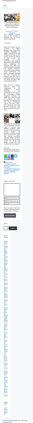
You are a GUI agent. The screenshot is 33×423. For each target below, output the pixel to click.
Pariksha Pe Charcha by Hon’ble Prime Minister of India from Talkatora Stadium (12, 171)
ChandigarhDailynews (9, 0)
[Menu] (5, 6)
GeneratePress (7, 422)
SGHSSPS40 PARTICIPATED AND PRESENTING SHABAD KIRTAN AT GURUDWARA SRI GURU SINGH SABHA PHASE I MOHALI (6, 261)
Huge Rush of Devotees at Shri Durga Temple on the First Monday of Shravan (6, 350)
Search (5, 224)
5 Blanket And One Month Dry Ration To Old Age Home (11, 165)
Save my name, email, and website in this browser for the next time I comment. (12, 209)
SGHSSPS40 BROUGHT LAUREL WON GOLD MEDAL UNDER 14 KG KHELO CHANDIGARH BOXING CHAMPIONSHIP (6, 300)
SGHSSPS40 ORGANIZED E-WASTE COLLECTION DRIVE (6, 329)
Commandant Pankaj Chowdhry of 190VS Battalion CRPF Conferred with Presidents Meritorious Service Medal (6, 379)
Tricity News (9, 162)
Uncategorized (6, 412)
